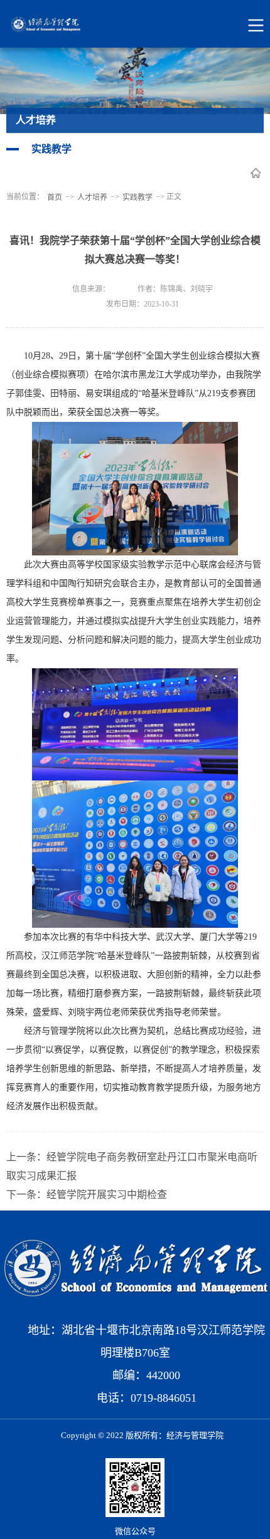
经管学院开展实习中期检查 (106, 1194)
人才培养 (92, 197)
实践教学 (137, 197)
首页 (54, 197)
